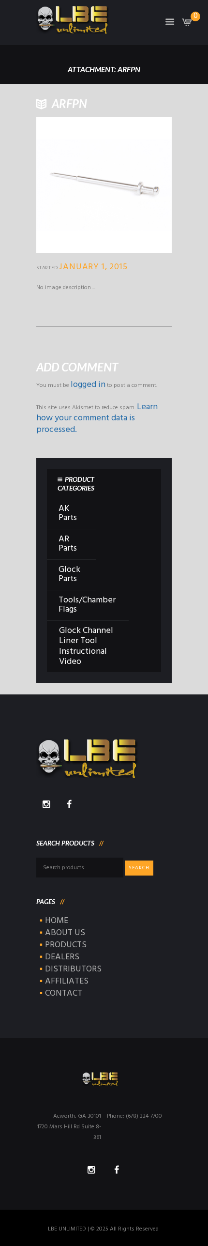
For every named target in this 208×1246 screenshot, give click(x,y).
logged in (88, 385)
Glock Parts (69, 574)
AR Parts (68, 543)
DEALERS (62, 957)
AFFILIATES (67, 981)
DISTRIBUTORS (73, 969)
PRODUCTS (66, 945)
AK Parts (68, 513)
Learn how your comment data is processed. (97, 418)
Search (139, 868)
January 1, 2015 (93, 267)
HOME (56, 921)
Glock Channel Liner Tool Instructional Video (86, 646)
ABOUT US (65, 933)
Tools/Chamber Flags (87, 604)
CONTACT (63, 993)
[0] (187, 24)
